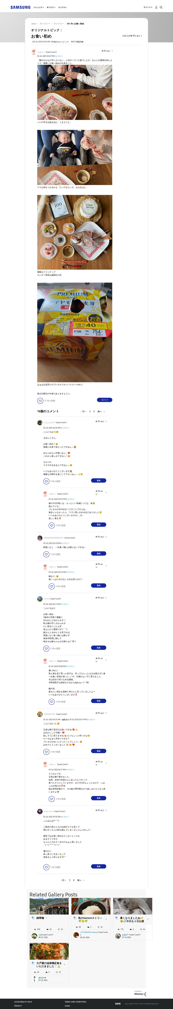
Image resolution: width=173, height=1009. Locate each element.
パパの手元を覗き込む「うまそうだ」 (54, 122)
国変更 (118, 1004)
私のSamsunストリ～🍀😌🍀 (90, 919)
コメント (104, 400)
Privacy (18, 1006)
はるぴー (125, 935)
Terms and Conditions (75, 1002)
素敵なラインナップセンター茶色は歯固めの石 (49, 273)
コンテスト (62, 7)
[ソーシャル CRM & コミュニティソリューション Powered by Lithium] (140, 993)
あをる (41, 978)
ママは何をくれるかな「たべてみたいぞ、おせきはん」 (62, 187)
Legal (67, 1006)
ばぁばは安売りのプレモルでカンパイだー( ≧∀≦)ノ (60, 384)
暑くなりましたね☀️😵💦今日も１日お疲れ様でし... (132, 921)
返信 (98, 480)
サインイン (148, 7)
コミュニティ (38, 7)
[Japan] (20, 7)
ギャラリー (51, 7)
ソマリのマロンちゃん (89, 932)
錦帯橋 (40, 917)
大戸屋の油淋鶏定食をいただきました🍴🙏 (49, 965)
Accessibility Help (23, 1002)
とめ (40, 935)
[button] (107, 51)
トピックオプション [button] (131, 36)
